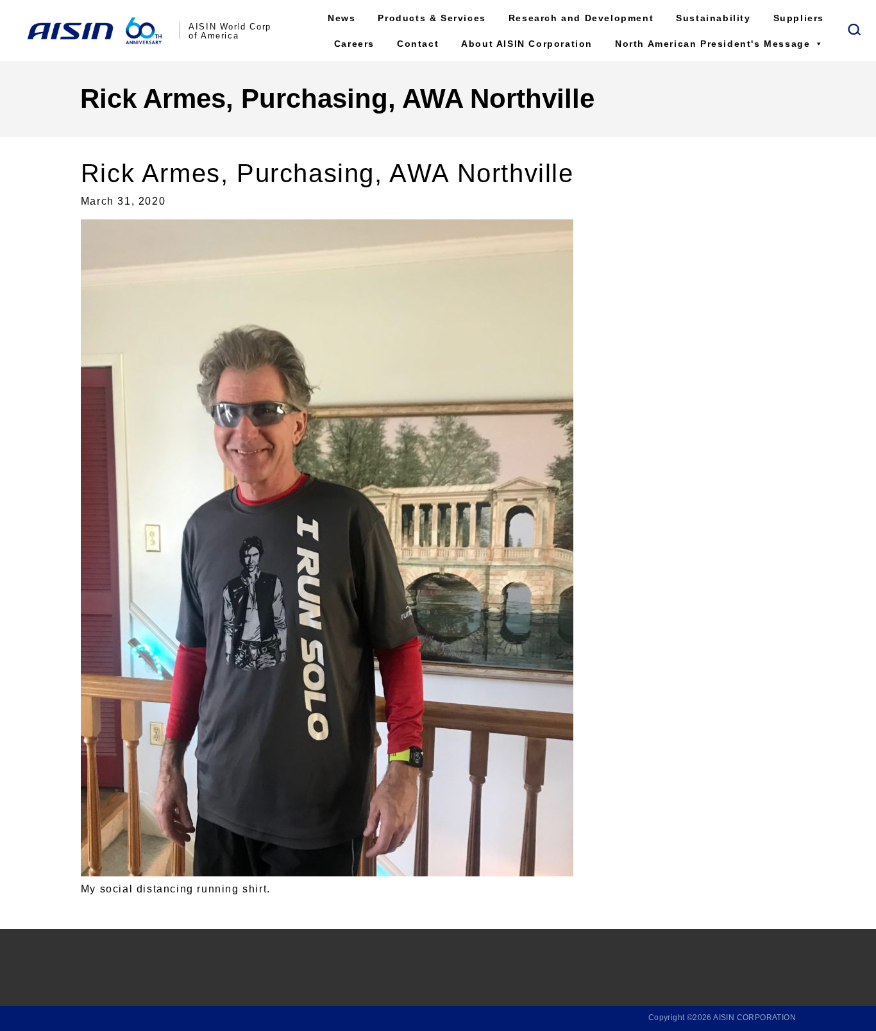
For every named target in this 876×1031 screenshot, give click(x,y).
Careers (354, 43)
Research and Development (581, 18)
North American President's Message (712, 43)
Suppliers (798, 18)
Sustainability (713, 18)
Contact (418, 43)
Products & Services (431, 18)
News (341, 18)
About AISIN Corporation (527, 43)
